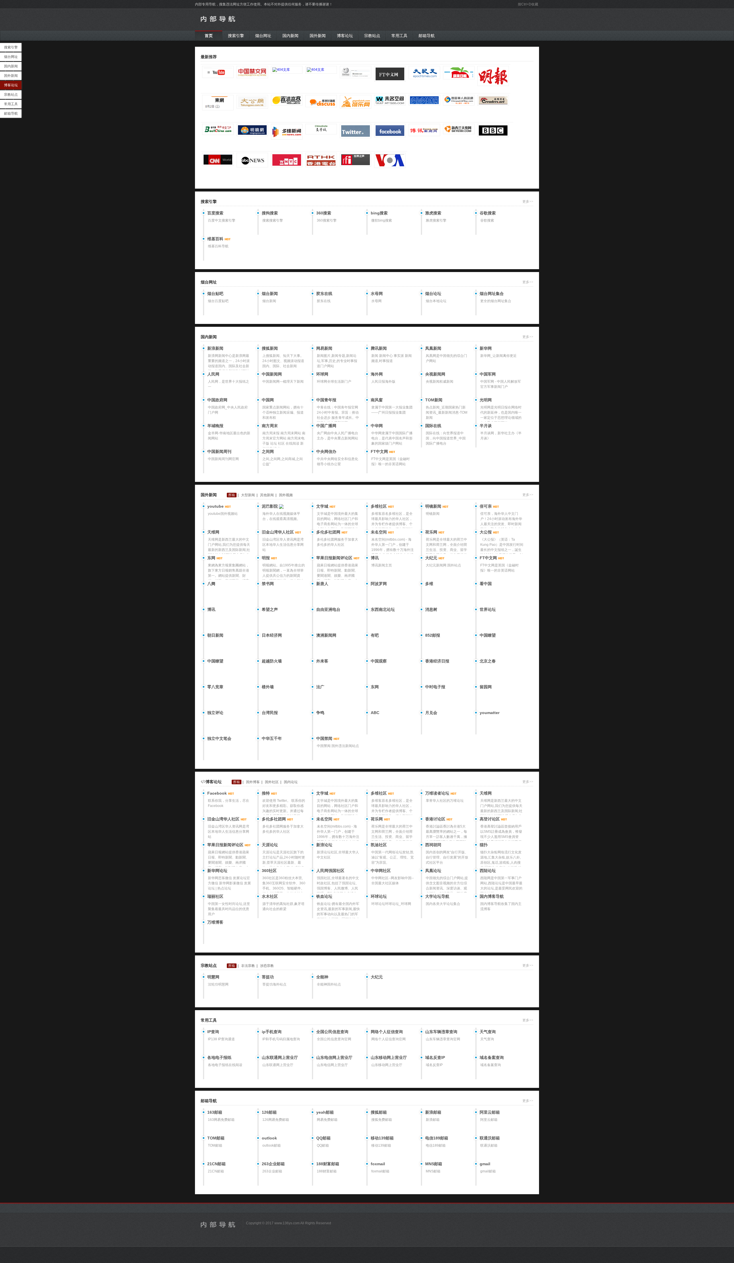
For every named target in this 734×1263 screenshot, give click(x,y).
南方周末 (270, 425)
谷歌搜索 (488, 213)
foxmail (378, 1164)
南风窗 (377, 400)
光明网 (486, 400)
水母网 (377, 293)
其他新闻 (267, 495)
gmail (485, 1164)
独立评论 (215, 712)
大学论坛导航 (437, 896)
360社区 (269, 870)
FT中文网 (380, 451)
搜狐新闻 (270, 348)
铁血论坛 (324, 896)
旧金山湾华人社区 (278, 532)
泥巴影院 (270, 506)
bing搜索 (379, 213)
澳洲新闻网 (326, 635)
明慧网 (213, 977)
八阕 (211, 583)
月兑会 (431, 712)
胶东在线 (324, 293)
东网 (211, 558)
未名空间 (379, 532)
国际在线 (433, 425)
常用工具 (399, 35)
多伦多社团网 (328, 532)
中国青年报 (326, 400)
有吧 (375, 635)
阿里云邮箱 (490, 1112)
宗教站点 (372, 35)
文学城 (322, 506)
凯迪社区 (379, 844)
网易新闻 (324, 348)
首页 (209, 35)
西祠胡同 (433, 844)
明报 (266, 558)
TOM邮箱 (216, 1138)
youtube (216, 506)
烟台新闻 (270, 293)
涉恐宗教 (267, 966)
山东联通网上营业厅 (280, 1057)
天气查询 (488, 1031)
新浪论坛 (324, 844)
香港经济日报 (437, 661)
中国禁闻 (324, 738)
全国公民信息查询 (332, 1031)
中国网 (268, 400)
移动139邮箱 (382, 1138)
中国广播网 (326, 425)
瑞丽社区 (215, 896)
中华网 (377, 425)
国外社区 (272, 782)
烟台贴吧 (215, 293)
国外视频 (286, 495)
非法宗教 (248, 966)
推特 (266, 793)
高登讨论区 (490, 819)
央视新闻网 (435, 374)
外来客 (322, 661)
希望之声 (270, 609)
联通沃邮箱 (490, 1138)
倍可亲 (486, 506)
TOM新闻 (433, 400)
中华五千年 (272, 738)
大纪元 (431, 558)
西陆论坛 (488, 870)
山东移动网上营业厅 (389, 1057)
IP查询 (213, 1031)
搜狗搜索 (270, 213)
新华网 (486, 348)
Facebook (217, 793)
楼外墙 (268, 687)
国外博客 (253, 782)
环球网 (322, 374)
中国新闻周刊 (219, 451)
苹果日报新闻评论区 (335, 558)
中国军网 (488, 374)
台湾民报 (270, 712)
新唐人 (322, 583)
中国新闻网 (272, 374)
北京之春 (488, 661)
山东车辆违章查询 (441, 1031)
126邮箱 (269, 1112)
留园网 (486, 687)
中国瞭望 (488, 635)
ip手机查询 (272, 1031)
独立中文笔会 (219, 738)
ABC (375, 712)
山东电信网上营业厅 (334, 1057)
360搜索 (323, 213)
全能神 (322, 977)
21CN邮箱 (216, 1164)
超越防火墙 (272, 661)
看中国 (486, 583)
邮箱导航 (427, 35)
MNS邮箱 (433, 1164)
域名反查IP (435, 1057)
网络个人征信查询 (387, 1031)
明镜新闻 (433, 506)
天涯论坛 (270, 844)
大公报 (486, 532)
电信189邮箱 (436, 1138)
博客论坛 (345, 35)
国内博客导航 (492, 896)
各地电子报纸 (219, 1057)
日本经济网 (272, 635)
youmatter (489, 712)
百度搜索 (215, 213)
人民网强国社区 (330, 870)
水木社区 (270, 896)
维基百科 (216, 238)
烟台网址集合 (492, 293)
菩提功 (268, 977)
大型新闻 (248, 495)
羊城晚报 (215, 425)
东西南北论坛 (383, 609)
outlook (269, 1138)
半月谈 (486, 425)
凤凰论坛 (433, 870)
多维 (429, 583)
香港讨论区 (435, 819)
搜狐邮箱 (379, 1112)
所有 (231, 495)
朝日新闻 (215, 635)
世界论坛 (488, 609)
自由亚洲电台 (328, 609)
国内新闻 (290, 35)
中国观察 (379, 661)
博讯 (375, 558)
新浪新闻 (215, 348)
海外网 (377, 374)
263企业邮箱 (273, 1164)
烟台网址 (263, 35)
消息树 (431, 609)
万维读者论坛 (437, 793)
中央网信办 (326, 451)
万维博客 (215, 922)
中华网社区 (381, 870)
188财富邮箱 (327, 1164)
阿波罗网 (379, 583)
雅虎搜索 (433, 213)
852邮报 (432, 635)
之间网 (268, 451)
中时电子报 (435, 687)
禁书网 (268, 583)
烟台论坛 (433, 293)
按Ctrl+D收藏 (528, 4)
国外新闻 (318, 35)
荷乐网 (431, 532)
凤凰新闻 (433, 348)
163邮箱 (214, 1112)
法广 (320, 687)
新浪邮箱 (433, 1112)
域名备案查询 (492, 1057)
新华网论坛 (217, 870)
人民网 (213, 374)
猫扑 (484, 844)
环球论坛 (379, 896)
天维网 (213, 532)
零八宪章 (215, 687)
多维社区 (379, 506)
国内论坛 (291, 782)
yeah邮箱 (325, 1112)
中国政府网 (217, 400)
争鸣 (320, 712)
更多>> (527, 202)
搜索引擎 (236, 35)
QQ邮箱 (323, 1138)
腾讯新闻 (379, 348)
